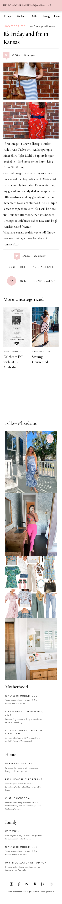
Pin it (35, 267)
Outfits (35, 16)
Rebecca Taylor (34, 173)
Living (46, 16)
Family (57, 16)
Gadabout (50, 891)
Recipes (8, 16)
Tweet (43, 267)
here (42, 161)
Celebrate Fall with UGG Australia (13, 362)
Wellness (22, 16)
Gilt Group (18, 167)
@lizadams (27, 423)
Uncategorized (14, 26)
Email (50, 267)
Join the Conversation (33, 281)
